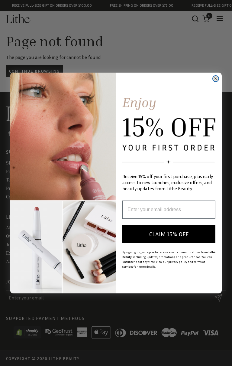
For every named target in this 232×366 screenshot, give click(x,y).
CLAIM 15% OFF (168, 233)
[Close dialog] (216, 79)
